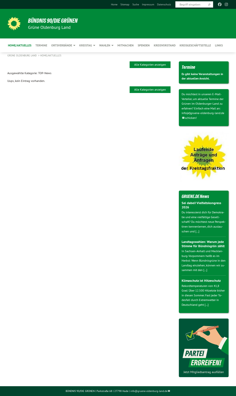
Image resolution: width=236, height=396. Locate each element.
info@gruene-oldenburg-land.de (148, 391)
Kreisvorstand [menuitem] (165, 45)
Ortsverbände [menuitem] (61, 45)
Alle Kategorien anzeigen (150, 64)
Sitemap (124, 4)
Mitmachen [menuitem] (125, 45)
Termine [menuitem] (41, 45)
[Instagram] (226, 4)
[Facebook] (219, 4)
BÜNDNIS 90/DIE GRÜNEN (53, 20)
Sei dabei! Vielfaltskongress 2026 (201, 205)
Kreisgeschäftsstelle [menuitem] (195, 45)
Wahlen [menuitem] (104, 45)
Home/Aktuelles (50, 55)
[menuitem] (114, 4)
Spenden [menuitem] (144, 45)
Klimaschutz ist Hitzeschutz (201, 280)
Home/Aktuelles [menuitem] (19, 45)
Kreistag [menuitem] (85, 45)
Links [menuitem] (219, 45)
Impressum (148, 4)
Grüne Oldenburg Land (22, 55)
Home (114, 4)
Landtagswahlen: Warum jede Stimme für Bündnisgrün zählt (203, 244)
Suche (135, 4)
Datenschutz (164, 4)
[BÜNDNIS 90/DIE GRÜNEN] (14, 23)
